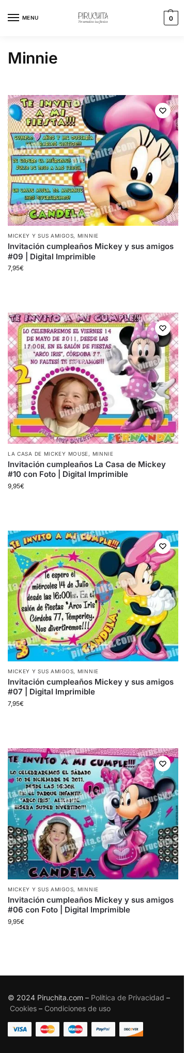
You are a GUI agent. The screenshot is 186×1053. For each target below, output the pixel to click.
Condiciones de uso (77, 1008)
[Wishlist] (163, 110)
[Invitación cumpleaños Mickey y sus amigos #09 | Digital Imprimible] (93, 160)
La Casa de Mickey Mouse (48, 454)
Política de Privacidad (127, 997)
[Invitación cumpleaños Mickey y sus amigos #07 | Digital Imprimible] (93, 596)
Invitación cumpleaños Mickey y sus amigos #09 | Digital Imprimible (91, 251)
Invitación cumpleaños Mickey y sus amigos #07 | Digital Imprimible (91, 687)
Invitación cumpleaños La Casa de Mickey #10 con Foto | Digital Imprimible (87, 469)
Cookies (23, 1008)
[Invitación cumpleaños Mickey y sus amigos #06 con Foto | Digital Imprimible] (93, 813)
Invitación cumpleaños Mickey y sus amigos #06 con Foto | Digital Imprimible (91, 905)
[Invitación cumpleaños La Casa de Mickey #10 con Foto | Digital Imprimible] (93, 378)
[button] (169, 18)
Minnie (88, 236)
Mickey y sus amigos (40, 236)
